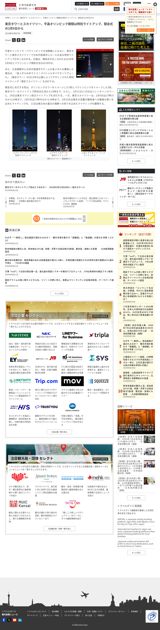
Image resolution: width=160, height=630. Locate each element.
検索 (117, 9)
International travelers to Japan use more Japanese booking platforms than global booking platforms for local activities (136, 532)
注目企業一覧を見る (59, 432)
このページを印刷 (106, 39)
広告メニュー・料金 (51, 615)
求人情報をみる (97, 3)
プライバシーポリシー (117, 611)
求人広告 (88, 615)
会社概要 (55, 611)
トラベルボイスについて (36, 611)
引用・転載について (95, 611)
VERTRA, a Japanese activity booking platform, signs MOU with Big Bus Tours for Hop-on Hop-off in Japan (136, 521)
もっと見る (59, 293)
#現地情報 (27, 33)
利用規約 (134, 611)
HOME (7, 17)
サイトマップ (32, 615)
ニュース (15, 17)
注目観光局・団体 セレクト (32, 458)
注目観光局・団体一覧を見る (59, 528)
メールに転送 (88, 39)
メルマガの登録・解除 (73, 611)
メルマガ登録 (114, 4)
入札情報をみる (82, 3)
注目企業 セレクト (25, 315)
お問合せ (101, 615)
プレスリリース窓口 (72, 615)
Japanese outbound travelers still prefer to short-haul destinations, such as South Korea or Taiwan (135, 544)
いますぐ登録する (146, 30)
